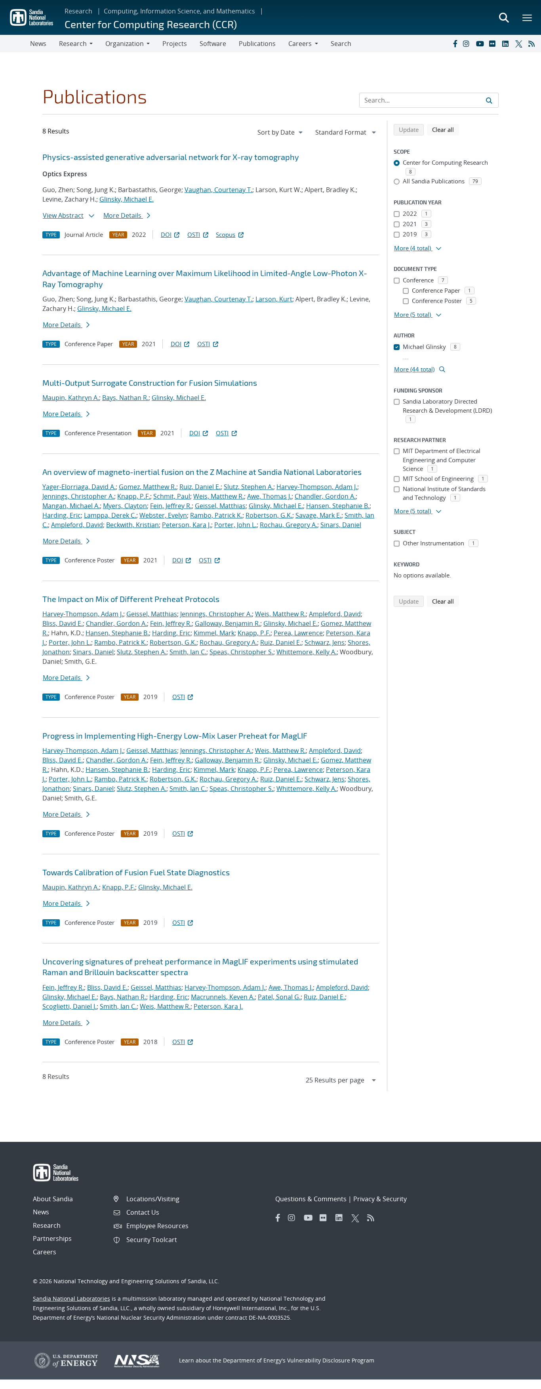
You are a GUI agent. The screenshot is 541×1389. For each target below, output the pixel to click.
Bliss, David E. (62, 623)
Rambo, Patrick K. (216, 515)
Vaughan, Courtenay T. (218, 189)
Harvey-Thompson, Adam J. (316, 486)
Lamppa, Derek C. (110, 515)
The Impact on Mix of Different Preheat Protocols (130, 599)
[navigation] (281, 132)
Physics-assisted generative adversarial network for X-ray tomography (170, 157)
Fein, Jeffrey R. (171, 505)
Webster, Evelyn (163, 515)
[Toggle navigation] (15, 43)
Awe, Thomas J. (269, 496)
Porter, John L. (235, 524)
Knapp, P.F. (133, 496)
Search (341, 43)
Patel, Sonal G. (279, 997)
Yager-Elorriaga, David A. (79, 486)
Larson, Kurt (273, 299)
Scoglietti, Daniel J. (69, 1006)
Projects (174, 43)
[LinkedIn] (507, 43)
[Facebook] (454, 43)
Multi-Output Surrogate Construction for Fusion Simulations (149, 382)
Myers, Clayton (125, 505)
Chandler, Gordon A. (325, 496)
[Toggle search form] (503, 17)
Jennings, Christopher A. (78, 496)
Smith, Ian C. (188, 652)
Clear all (445, 129)
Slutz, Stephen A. (248, 486)
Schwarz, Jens (325, 642)
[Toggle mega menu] (527, 17)
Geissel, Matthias (220, 505)
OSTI (193, 234)
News (38, 43)
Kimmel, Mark (214, 633)
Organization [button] (124, 43)
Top (517, 1380)
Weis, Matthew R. (218, 496)
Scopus (225, 234)
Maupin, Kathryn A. (70, 397)
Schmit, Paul (171, 496)
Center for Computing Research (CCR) (151, 24)
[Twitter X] (520, 43)
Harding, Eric (61, 515)
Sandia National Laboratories (71, 1298)
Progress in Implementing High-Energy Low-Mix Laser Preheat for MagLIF (174, 735)
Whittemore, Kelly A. (306, 652)
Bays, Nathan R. (125, 397)
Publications (257, 43)
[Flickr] (494, 43)
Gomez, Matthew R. (147, 486)
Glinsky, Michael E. (126, 199)
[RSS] (533, 43)
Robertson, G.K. (269, 515)
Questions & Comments (311, 1199)
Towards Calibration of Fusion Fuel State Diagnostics (136, 872)
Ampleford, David (77, 524)
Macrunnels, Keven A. (223, 997)
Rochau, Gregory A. (288, 524)
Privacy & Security (380, 1199)
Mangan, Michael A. (71, 505)
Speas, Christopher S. (241, 652)
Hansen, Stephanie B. (338, 505)
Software (213, 43)
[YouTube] (481, 43)
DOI (166, 234)
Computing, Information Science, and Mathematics (179, 11)
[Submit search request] (489, 100)
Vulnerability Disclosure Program (330, 1360)
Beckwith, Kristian (132, 524)
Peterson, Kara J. (186, 524)
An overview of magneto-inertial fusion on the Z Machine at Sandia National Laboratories (202, 471)
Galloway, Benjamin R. (227, 623)
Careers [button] (300, 43)
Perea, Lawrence (298, 633)
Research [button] (73, 43)
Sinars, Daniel (340, 524)
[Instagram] (467, 43)
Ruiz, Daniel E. (200, 486)
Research (78, 11)
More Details (123, 215)
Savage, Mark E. (318, 515)
